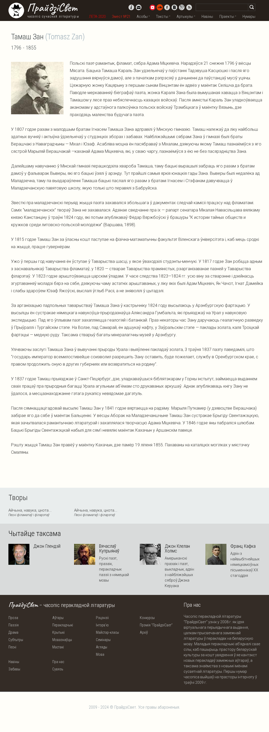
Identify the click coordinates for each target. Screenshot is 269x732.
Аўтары (58, 618)
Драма (13, 632)
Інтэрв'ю (102, 625)
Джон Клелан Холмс (177, 548)
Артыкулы (185, 16)
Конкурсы (147, 618)
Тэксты (162, 16)
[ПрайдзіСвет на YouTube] (152, 7)
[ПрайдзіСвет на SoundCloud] (160, 7)
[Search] (251, 7)
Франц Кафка (243, 546)
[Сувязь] (139, 7)
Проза (13, 618)
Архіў (144, 632)
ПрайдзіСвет (52, 7)
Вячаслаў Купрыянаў (109, 548)
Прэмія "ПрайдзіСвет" (156, 625)
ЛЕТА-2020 (97, 16)
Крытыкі (58, 632)
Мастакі (58, 647)
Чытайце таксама (34, 533)
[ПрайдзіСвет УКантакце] (174, 7)
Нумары (248, 16)
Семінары (103, 640)
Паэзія (13, 625)
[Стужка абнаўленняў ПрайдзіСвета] (189, 7)
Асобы (142, 16)
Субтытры (15, 640)
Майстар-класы (107, 632)
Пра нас (58, 662)
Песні (12, 647)
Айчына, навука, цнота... (30, 512)
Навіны (207, 16)
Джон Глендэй (46, 546)
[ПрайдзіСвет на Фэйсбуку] (167, 7)
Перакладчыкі (62, 625)
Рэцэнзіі (102, 618)
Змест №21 (121, 16)
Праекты (226, 16)
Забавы (14, 669)
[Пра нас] (131, 7)
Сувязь (57, 669)
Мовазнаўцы (62, 640)
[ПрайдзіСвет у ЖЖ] (182, 7)
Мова (100, 654)
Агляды (101, 647)
